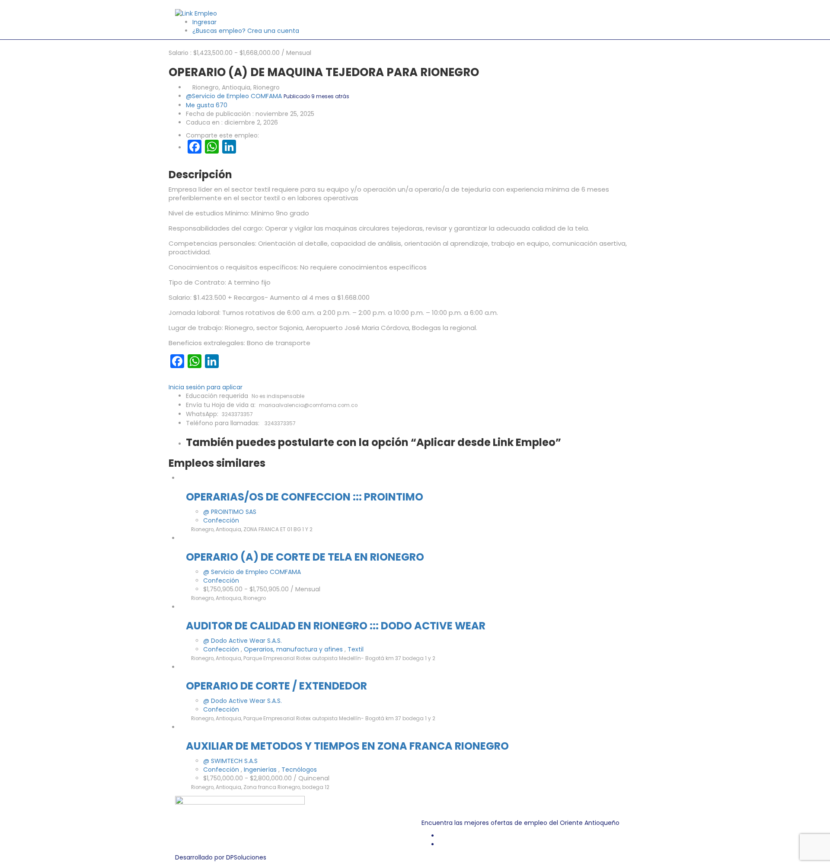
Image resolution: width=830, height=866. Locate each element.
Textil (356, 649)
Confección (221, 520)
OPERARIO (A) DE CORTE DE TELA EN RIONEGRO (305, 557)
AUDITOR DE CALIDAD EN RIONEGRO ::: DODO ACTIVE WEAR (335, 626)
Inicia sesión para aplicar (206, 387)
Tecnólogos (299, 769)
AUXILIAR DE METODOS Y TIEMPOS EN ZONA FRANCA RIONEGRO (347, 746)
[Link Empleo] (196, 13)
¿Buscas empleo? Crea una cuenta (245, 30)
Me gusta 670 (206, 105)
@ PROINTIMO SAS (229, 511)
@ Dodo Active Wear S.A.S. (242, 640)
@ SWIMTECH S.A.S (230, 761)
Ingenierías (261, 769)
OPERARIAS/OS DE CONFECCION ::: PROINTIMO (304, 497)
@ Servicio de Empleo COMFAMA (252, 572)
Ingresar (204, 22)
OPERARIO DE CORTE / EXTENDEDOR (276, 686)
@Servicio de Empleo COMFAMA (234, 96)
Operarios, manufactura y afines (294, 649)
